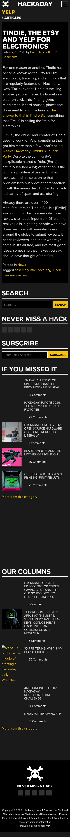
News (22, 265)
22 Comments (37, 417)
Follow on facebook (4, 329)
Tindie (57, 270)
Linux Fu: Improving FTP (42, 714)
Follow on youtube (17, 329)
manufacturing (40, 270)
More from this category (19, 497)
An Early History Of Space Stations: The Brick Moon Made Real (42, 384)
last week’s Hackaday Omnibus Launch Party (33, 151)
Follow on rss (23, 329)
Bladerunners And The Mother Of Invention (42, 452)
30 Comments (37, 462)
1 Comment (35, 604)
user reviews (12, 275)
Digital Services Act (41, 818)
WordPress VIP (42, 825)
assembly (22, 270)
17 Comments (37, 395)
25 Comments (37, 485)
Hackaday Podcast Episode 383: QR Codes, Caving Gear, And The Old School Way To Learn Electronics (41, 590)
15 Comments (37, 721)
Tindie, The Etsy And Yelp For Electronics (31, 40)
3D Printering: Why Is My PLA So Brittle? (43, 650)
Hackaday (35, 4)
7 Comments (36, 443)
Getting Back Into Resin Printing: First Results (43, 476)
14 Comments (37, 706)
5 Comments (37, 641)
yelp (26, 275)
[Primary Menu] (64, 4)
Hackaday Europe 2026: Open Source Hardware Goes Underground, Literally (43, 430)
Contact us (29, 329)
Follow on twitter (10, 329)
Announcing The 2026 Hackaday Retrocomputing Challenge (41, 693)
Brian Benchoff (40, 52)
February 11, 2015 (14, 52)
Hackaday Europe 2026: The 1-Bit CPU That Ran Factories (42, 406)
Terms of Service (20, 818)
